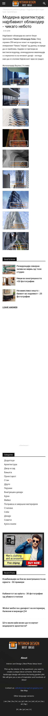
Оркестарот (10, 476)
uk (22, 704)
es (27, 709)
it (30, 709)
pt (24, 709)
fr (17, 709)
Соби (6, 512)
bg (25, 704)
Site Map (24, 691)
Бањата (8, 472)
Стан (6, 480)
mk (26, 701)
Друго (7, 484)
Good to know (9, 259)
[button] (44, 3)
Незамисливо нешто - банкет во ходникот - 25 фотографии (29, 293)
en (5, 701)
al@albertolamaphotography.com (29, 688)
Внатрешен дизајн (13, 492)
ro (30, 701)
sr (39, 701)
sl (36, 701)
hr (16, 701)
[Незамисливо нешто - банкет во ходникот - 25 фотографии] (9, 295)
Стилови (8, 508)
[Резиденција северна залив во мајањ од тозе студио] (9, 269)
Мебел (7, 500)
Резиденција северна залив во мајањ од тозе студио (29, 269)
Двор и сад (9, 468)
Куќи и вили (10, 523)
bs (42, 701)
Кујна (6, 496)
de (21, 709)
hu (13, 701)
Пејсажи (8, 488)
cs (19, 701)
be (9, 701)
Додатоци (9, 460)
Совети (8, 519)
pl (22, 701)
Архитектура (10, 464)
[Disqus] (24, 342)
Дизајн (7, 516)
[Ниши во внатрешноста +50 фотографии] (9, 281)
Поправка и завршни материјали (21, 504)
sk (33, 701)
